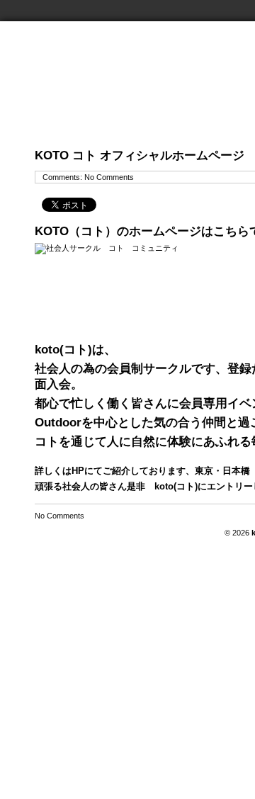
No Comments (109, 177)
